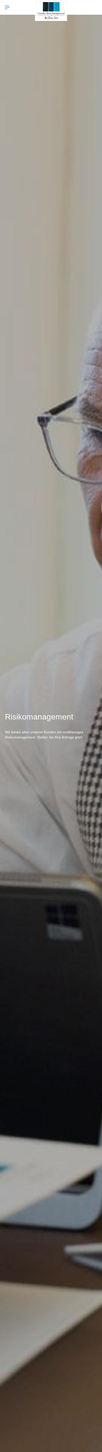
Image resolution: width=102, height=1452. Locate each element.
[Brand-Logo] (51, 10)
